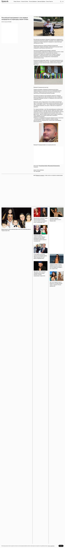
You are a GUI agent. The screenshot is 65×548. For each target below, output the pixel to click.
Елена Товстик (49, 1)
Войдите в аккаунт (40, 175)
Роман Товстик (17, 1)
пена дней (37, 171)
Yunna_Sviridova (40, 170)
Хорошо (61, 545)
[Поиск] (60, 1)
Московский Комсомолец (54, 165)
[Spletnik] (5, 1)
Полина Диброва (33, 1)
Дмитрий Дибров (41, 1)
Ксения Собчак (24, 1)
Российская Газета (43, 165)
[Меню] (62, 1)
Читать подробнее (51, 545)
